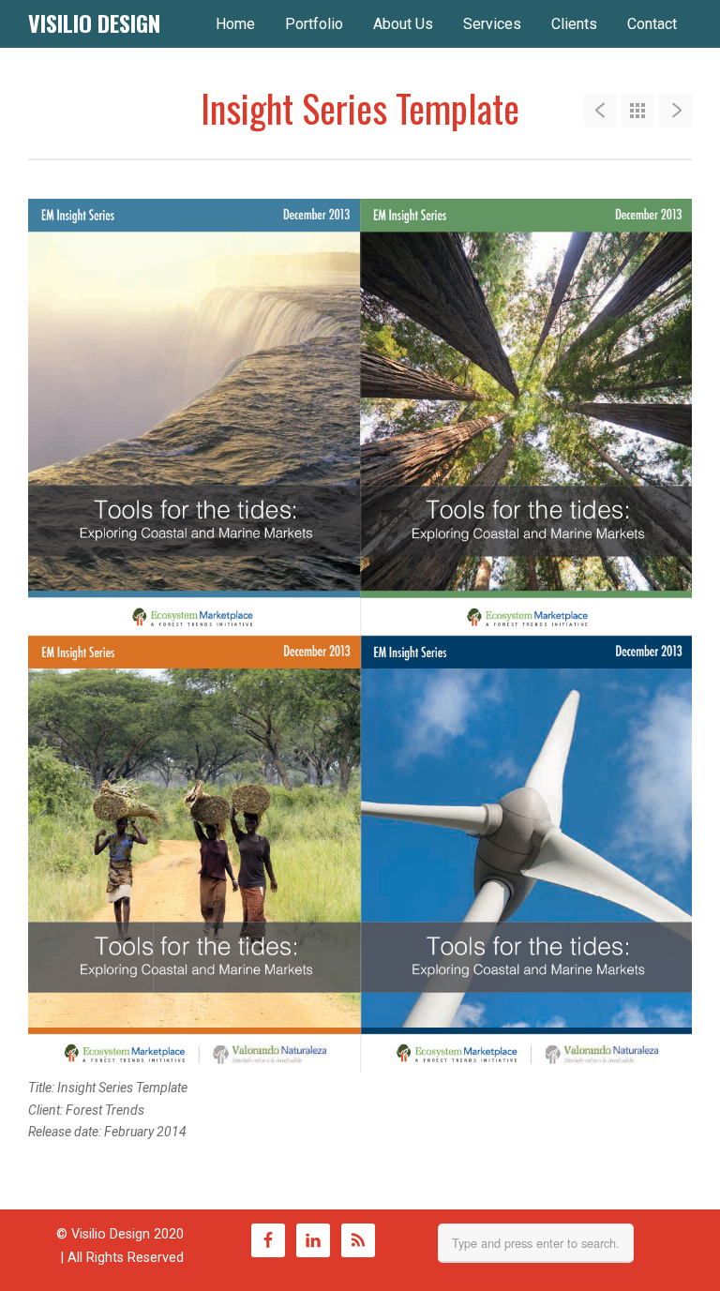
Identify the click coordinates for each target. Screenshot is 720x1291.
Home (235, 24)
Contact (652, 24)
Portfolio (314, 24)
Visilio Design (94, 22)
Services (492, 24)
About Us (403, 24)
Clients (574, 24)
